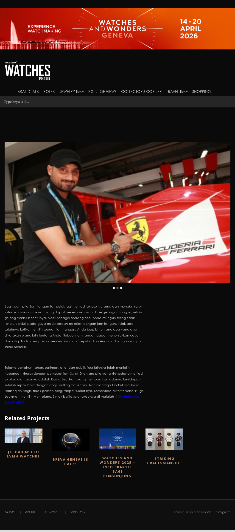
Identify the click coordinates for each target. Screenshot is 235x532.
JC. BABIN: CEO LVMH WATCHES (23, 454)
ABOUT (30, 512)
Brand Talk (28, 91)
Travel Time (177, 91)
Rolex (49, 91)
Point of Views (102, 91)
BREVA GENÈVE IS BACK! (70, 461)
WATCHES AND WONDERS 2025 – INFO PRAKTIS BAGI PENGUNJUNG (117, 467)
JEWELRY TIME (71, 91)
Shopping (201, 91)
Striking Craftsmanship (164, 460)
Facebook (203, 512)
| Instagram (221, 512)
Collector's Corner (141, 91)
